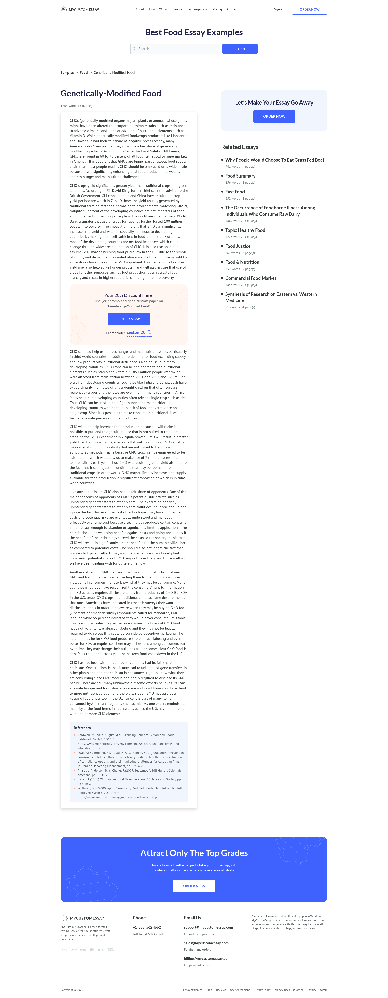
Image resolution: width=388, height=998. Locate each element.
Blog (209, 990)
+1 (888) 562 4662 (147, 927)
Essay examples (192, 990)
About (140, 9)
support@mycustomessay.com (208, 927)
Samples (67, 72)
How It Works (158, 9)
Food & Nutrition (242, 262)
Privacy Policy (262, 990)
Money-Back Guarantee (289, 990)
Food (84, 72)
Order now (310, 9)
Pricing (217, 9)
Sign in (279, 9)
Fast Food (235, 192)
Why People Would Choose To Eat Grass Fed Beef (274, 160)
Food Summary (240, 176)
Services (178, 9)
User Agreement (240, 990)
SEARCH (240, 49)
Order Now (129, 319)
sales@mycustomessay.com (206, 943)
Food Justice (238, 246)
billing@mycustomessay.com (207, 958)
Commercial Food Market (250, 278)
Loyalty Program (317, 990)
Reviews (221, 990)
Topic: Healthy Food (245, 230)
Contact (232, 9)
